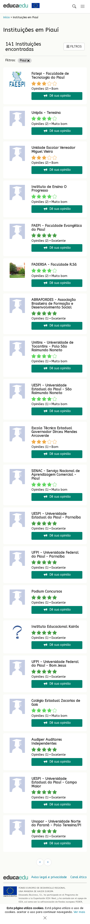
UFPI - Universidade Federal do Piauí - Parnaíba (55, 554)
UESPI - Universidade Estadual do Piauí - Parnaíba (56, 516)
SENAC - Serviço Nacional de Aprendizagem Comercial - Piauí (55, 474)
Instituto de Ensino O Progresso (49, 189)
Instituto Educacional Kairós (55, 626)
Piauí (23, 60)
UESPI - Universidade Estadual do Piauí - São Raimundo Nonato (51, 389)
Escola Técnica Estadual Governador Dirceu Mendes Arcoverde (54, 432)
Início (6, 17)
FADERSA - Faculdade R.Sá (54, 264)
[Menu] (82, 7)
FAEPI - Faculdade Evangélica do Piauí (56, 228)
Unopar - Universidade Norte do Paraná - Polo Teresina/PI (56, 823)
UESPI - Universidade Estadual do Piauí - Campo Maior (54, 782)
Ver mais (79, 912)
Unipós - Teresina (46, 113)
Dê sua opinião (60, 96)
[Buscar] (74, 7)
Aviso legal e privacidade (49, 877)
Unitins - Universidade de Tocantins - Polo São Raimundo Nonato (52, 346)
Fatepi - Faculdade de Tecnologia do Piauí (50, 75)
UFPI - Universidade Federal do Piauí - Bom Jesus (55, 664)
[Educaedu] (15, 5)
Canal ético (78, 877)
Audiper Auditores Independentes (46, 741)
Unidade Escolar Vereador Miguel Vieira (53, 150)
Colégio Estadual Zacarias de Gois (55, 703)
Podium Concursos (46, 591)
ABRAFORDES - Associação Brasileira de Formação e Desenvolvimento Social (53, 303)
